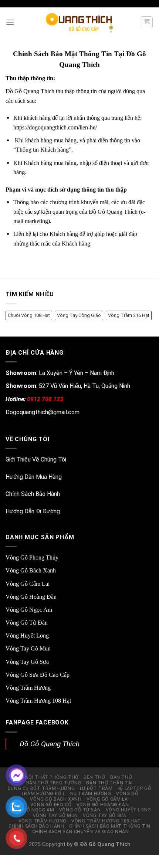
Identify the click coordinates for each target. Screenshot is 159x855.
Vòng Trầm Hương (28, 688)
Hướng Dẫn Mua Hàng (34, 476)
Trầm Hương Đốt (43, 793)
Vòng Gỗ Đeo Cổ (51, 804)
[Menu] (10, 22)
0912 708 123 (45, 399)
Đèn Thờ (94, 777)
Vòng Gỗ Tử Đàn (27, 622)
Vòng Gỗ (127, 793)
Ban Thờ (121, 777)
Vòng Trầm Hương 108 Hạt (38, 700)
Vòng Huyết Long (27, 635)
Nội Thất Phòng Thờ (52, 777)
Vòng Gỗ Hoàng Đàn (31, 597)
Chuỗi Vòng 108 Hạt (29, 315)
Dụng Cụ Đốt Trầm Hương (41, 788)
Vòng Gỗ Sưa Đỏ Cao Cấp (38, 675)
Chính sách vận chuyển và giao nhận (80, 831)
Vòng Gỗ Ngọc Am (29, 609)
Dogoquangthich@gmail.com (43, 412)
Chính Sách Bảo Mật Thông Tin (109, 826)
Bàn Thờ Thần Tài (109, 782)
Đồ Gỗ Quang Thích (50, 744)
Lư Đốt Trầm (96, 788)
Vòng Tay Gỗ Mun (28, 648)
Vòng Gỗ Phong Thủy (32, 557)
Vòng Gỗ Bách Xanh (31, 570)
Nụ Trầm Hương (90, 793)
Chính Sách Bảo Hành (33, 493)
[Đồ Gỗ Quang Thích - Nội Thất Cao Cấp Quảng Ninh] (79, 22)
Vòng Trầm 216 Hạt (128, 315)
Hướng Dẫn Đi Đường (33, 511)
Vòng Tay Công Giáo (79, 315)
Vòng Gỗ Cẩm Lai (28, 584)
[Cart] (147, 22)
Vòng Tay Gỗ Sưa (27, 662)
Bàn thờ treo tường (53, 782)
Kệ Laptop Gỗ (134, 788)
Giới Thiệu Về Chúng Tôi (36, 459)
